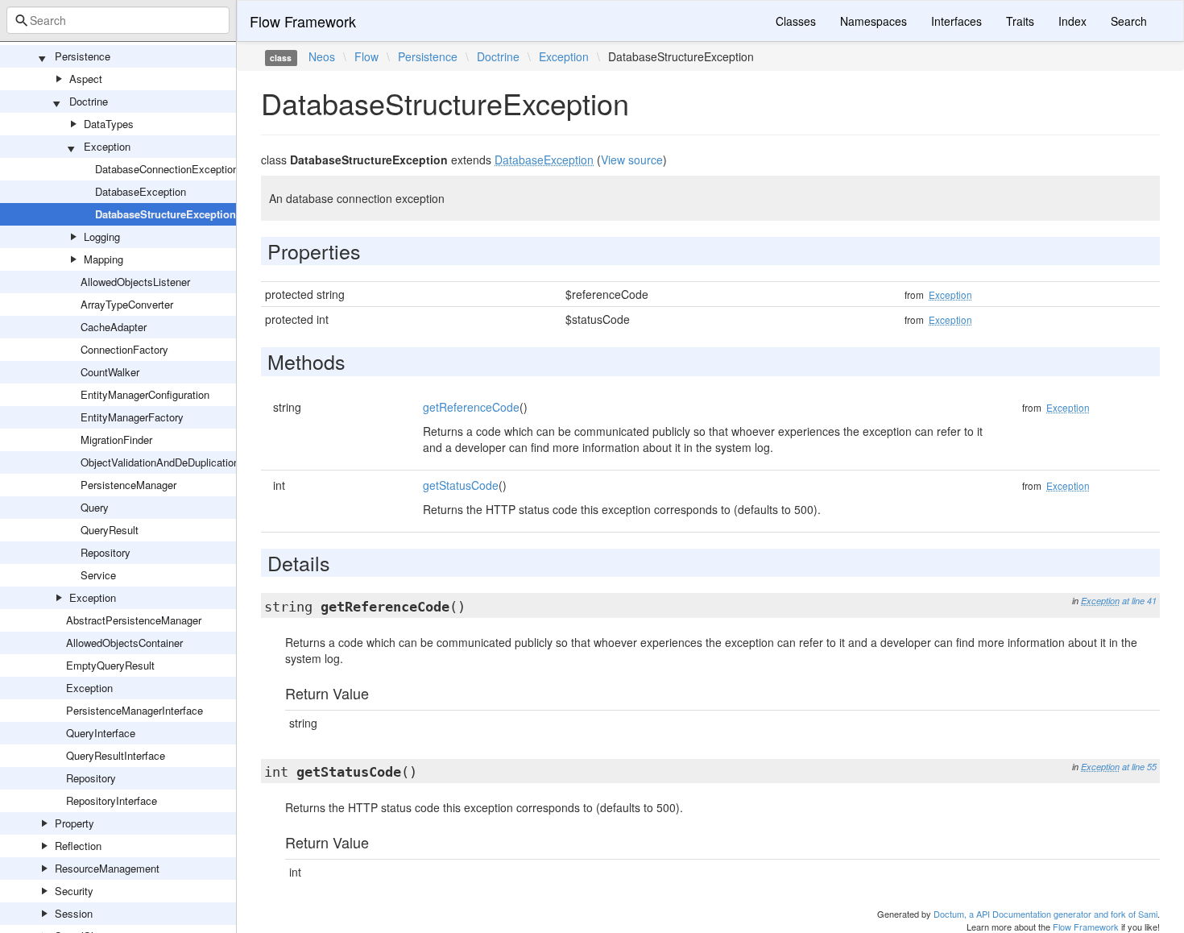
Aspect (85, 78)
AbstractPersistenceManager (133, 620)
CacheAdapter (114, 326)
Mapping (103, 259)
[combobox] (118, 20)
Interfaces (956, 21)
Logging (102, 236)
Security (74, 890)
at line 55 (1139, 767)
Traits (1020, 21)
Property (74, 823)
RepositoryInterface (111, 800)
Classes (796, 21)
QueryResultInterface (115, 755)
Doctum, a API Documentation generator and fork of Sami (1045, 913)
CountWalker (110, 371)
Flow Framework (303, 20)
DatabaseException (140, 191)
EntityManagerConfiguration (145, 394)
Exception (107, 146)
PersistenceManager (128, 484)
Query (95, 507)
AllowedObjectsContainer (124, 642)
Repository (105, 552)
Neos (321, 56)
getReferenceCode (471, 407)
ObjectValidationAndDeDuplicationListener (178, 462)
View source (632, 159)
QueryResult (110, 529)
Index (1072, 21)
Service (98, 575)
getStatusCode (461, 485)
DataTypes (109, 123)
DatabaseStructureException (165, 214)
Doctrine (88, 101)
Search (1129, 21)
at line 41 (1139, 601)
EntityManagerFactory (132, 417)
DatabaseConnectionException (166, 168)
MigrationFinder (116, 439)
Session (74, 913)
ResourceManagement (107, 868)
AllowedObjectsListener (135, 281)
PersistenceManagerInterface (134, 710)
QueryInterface (100, 732)
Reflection (78, 845)
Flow (366, 56)
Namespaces (873, 21)
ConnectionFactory (124, 349)
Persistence (82, 56)
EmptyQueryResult (110, 665)
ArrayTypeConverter (127, 304)
